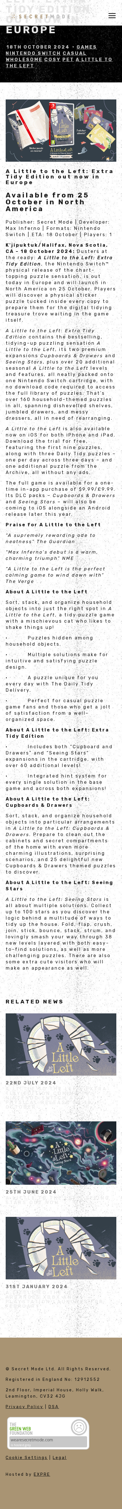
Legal (60, 1457)
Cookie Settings (27, 1457)
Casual (75, 53)
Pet (68, 59)
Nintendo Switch (33, 53)
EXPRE (42, 1474)
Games (87, 47)
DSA (54, 1406)
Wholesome (24, 59)
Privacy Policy (24, 1406)
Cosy (52, 59)
